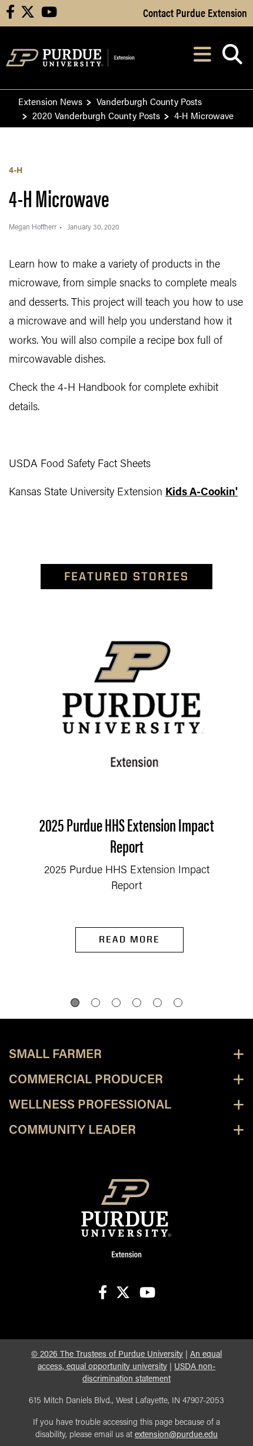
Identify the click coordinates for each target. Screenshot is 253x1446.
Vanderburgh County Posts (149, 101)
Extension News (50, 101)
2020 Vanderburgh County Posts (96, 115)
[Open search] (232, 58)
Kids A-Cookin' (201, 493)
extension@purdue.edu (176, 1435)
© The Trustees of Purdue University (107, 1354)
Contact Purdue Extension (195, 12)
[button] (75, 1002)
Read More (129, 939)
